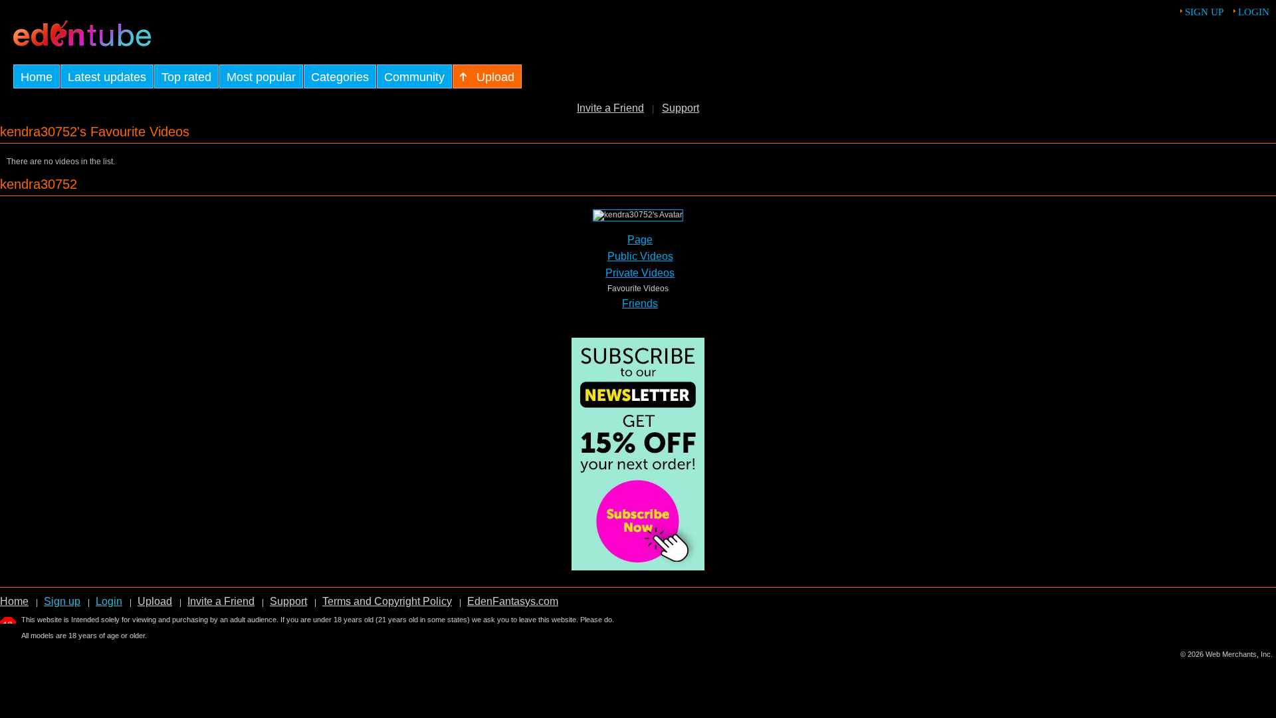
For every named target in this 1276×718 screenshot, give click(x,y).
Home (14, 601)
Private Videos (640, 273)
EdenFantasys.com (512, 601)
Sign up (1204, 12)
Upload (155, 601)
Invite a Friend (610, 108)
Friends (640, 303)
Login (1253, 12)
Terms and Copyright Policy (387, 601)
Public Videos (640, 256)
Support (680, 108)
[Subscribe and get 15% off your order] (638, 566)
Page (640, 239)
